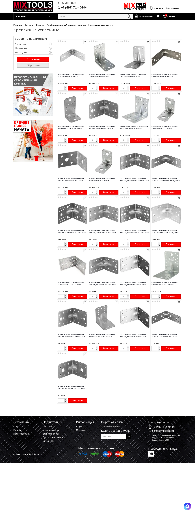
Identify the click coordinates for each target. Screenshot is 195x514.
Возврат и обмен (51, 434)
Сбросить (33, 65)
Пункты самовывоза (53, 437)
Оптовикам (48, 441)
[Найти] (129, 16)
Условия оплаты (51, 430)
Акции (79, 426)
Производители (21, 434)
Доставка (47, 426)
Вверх (180, 420)
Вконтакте (151, 454)
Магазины (81, 430)
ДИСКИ (33, 159)
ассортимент (33, 127)
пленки (33, 94)
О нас (16, 426)
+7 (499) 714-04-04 (74, 7)
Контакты (18, 430)
